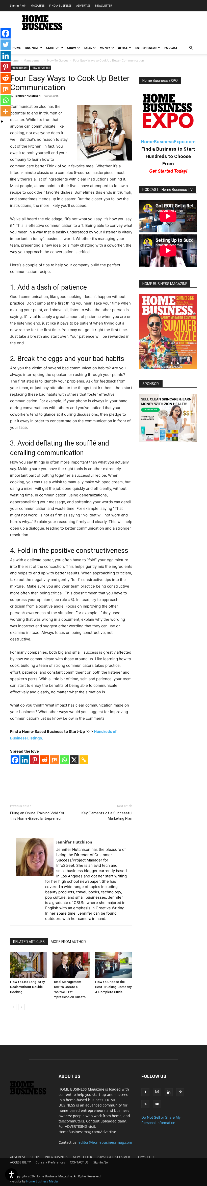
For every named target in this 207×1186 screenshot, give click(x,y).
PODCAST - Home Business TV (167, 190)
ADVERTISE (83, 5)
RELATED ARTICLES (29, 942)
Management (32, 60)
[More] (6, 111)
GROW (71, 48)
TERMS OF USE (146, 1157)
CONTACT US (79, 1162)
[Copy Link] (84, 759)
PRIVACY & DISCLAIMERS (114, 1157)
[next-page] (21, 1007)
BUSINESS (31, 48)
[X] (74, 759)
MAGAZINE (37, 5)
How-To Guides (57, 60)
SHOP (35, 1157)
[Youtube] (157, 1104)
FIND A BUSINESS (60, 5)
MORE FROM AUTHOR (68, 942)
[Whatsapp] (64, 759)
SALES (88, 48)
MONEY (105, 48)
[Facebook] (15, 759)
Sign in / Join (18, 5)
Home (14, 60)
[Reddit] (44, 759)
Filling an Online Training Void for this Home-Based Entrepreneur (37, 816)
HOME (16, 48)
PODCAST (170, 48)
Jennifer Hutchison (27, 95)
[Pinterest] (34, 759)
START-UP (52, 48)
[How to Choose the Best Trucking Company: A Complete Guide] (113, 965)
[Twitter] (6, 44)
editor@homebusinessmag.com (105, 1142)
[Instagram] (157, 1092)
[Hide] (2, 121)
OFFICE (122, 48)
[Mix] (54, 759)
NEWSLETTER (103, 5)
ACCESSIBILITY (20, 1162)
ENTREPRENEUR (146, 48)
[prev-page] (13, 1007)
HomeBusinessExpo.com (168, 142)
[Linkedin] (24, 759)
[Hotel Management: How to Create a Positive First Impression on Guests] (71, 965)
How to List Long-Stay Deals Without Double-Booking (27, 987)
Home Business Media (42, 1181)
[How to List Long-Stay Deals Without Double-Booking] (28, 965)
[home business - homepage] (30, 1093)
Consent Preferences (50, 1162)
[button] (191, 48)
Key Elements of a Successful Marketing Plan (107, 816)
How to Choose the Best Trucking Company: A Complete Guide (113, 987)
